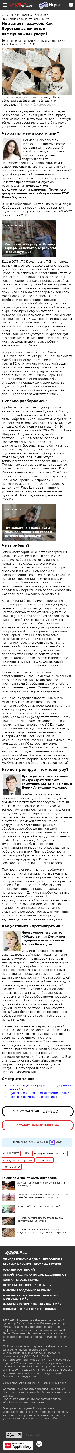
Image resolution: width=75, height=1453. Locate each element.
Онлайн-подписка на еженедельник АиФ (35, 1274)
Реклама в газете (47, 1264)
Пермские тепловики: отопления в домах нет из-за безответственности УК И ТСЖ (43, 1196)
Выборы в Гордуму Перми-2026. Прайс (32, 1304)
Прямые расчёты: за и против (32, 1097)
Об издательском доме (21, 1259)
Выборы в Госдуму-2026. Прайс (27, 1290)
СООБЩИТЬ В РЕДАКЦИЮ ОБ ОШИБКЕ (30, 1309)
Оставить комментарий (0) (37, 1125)
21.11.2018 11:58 (10, 15)
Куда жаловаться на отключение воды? (39, 1093)
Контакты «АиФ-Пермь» (21, 1280)
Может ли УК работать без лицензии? (38, 1206)
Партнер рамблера (34, 1435)
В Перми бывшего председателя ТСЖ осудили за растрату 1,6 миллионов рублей (42, 1231)
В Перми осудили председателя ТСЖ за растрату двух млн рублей (40, 1219)
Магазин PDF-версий (19, 1269)
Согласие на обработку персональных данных (34, 1389)
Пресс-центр (52, 1259)
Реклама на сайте (17, 1264)
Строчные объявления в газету (27, 1285)
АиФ (57, 104)
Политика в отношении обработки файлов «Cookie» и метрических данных (32, 1400)
